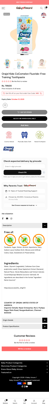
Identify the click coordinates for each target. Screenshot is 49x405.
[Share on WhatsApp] (11, 218)
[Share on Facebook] (3, 218)
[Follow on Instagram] (24, 386)
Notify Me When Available (24, 119)
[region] (24, 196)
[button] (7, 81)
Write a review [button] (24, 349)
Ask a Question (7, 214)
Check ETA (22, 172)
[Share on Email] (7, 218)
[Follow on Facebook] (22, 386)
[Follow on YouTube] (27, 386)
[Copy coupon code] (41, 93)
